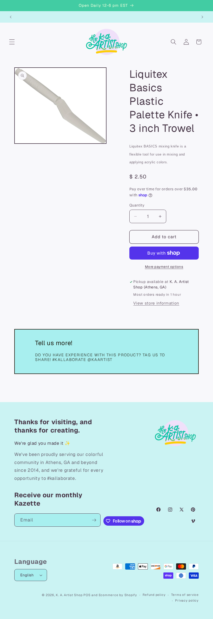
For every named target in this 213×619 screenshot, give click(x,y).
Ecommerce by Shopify (118, 595)
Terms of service (185, 595)
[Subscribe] (94, 520)
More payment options (164, 267)
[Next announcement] (202, 17)
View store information (156, 303)
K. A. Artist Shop (69, 595)
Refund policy (154, 595)
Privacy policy (187, 600)
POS (86, 595)
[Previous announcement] (10, 17)
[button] (12, 42)
